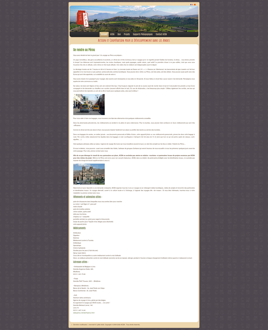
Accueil (104, 34)
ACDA (112, 34)
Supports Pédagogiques (143, 34)
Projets (127, 34)
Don (119, 34)
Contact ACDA (161, 34)
